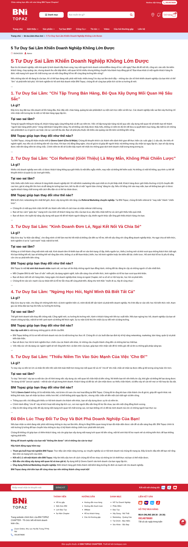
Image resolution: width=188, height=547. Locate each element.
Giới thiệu (32, 29)
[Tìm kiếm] (131, 14)
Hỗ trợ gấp (60, 502)
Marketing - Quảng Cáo (122, 517)
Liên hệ (141, 29)
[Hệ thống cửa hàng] (153, 15)
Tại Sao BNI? (65, 29)
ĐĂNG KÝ (60, 487)
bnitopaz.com (120, 544)
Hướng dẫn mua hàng (93, 502)
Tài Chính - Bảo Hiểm (121, 521)
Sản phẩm (48, 29)
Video (106, 29)
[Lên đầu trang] (182, 531)
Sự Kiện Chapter (62, 513)
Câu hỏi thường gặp (124, 29)
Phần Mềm (117, 506)
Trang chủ (18, 29)
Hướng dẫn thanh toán (93, 506)
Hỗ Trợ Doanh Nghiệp (121, 502)
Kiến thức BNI (61, 506)
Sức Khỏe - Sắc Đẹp (121, 524)
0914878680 (170, 3)
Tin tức (94, 29)
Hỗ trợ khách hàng (91, 513)
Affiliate (87, 510)
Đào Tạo (116, 510)
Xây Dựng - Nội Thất (121, 513)
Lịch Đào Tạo (61, 510)
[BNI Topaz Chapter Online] (20, 15)
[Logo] (30, 503)
